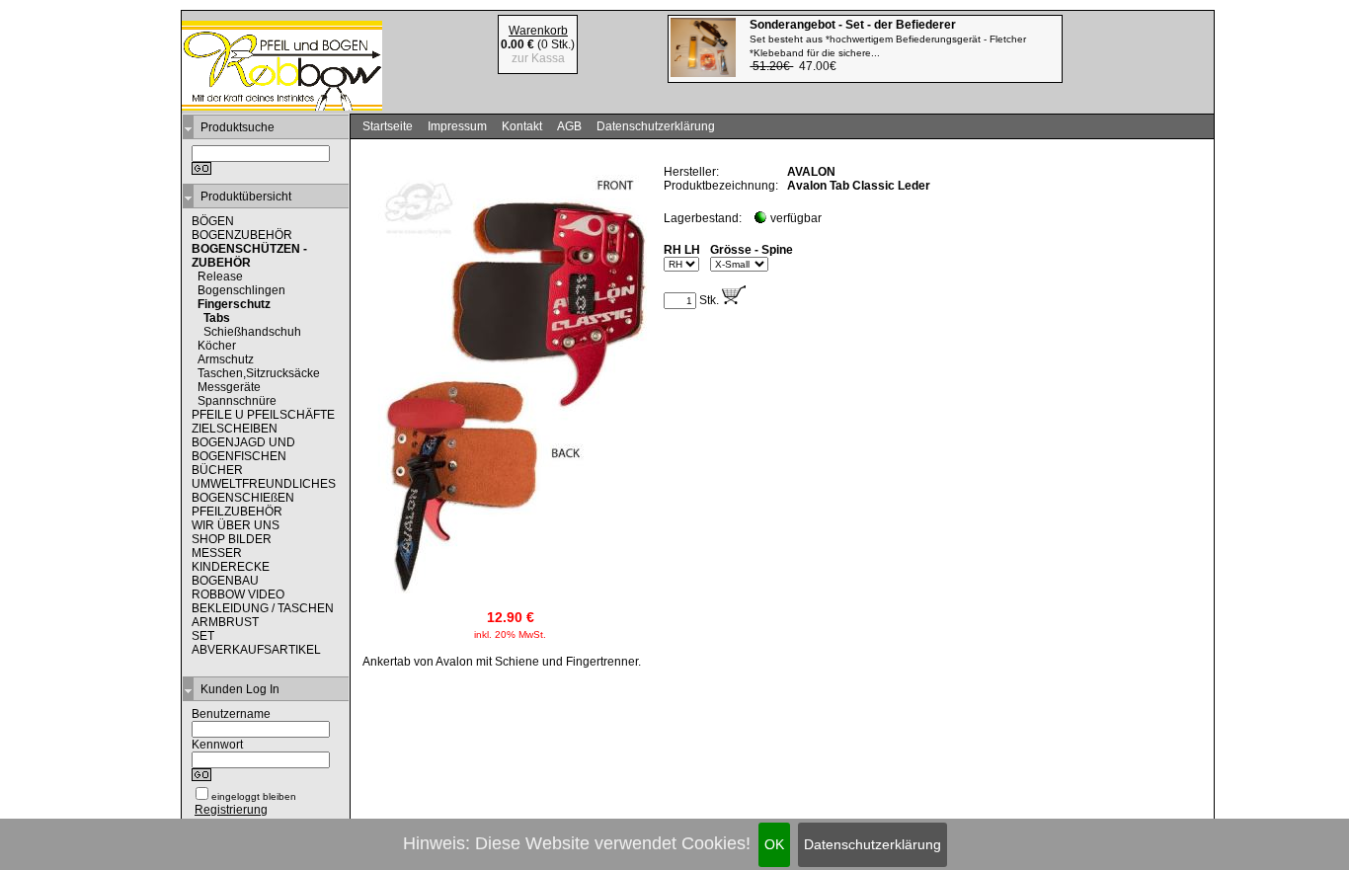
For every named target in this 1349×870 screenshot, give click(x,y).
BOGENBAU (225, 581)
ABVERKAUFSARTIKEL (256, 650)
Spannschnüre (237, 401)
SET (203, 636)
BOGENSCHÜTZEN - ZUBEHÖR (249, 256)
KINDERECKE (231, 567)
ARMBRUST (225, 622)
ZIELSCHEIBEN (235, 428)
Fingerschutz (234, 304)
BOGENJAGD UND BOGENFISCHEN (243, 449)
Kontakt (522, 126)
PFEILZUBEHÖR (237, 511)
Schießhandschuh (252, 332)
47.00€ (888, 45)
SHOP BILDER (232, 539)
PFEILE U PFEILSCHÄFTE (263, 415)
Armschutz (226, 359)
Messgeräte (229, 387)
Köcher (217, 346)
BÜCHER (217, 470)
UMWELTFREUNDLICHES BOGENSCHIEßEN (264, 491)
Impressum (457, 126)
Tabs (216, 318)
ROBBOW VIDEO (238, 594)
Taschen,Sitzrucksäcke (259, 373)
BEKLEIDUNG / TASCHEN (263, 608)
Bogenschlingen (241, 290)
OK (774, 844)
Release (220, 276)
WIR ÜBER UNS (235, 525)
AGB (569, 126)
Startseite (387, 126)
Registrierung (231, 810)
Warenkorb (538, 31)
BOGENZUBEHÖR (242, 235)
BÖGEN (213, 221)
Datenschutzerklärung (872, 844)
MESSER (217, 553)
